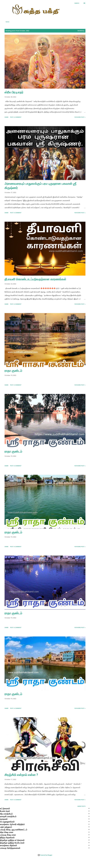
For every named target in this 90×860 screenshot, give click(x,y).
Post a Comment (15, 117)
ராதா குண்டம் (13, 370)
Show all (81, 31)
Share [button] (6, 117)
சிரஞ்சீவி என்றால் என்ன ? (21, 775)
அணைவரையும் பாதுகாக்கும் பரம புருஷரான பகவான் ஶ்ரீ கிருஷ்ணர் (40, 185)
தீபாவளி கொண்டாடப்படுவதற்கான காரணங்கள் (35, 279)
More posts (81, 806)
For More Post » (79, 117)
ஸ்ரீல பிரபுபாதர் (14, 92)
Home (7, 22)
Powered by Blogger (46, 855)
